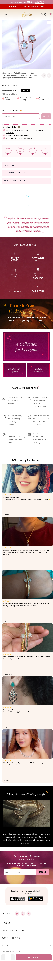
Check (46, 116)
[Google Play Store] (35, 898)
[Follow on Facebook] (17, 913)
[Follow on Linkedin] (28, 913)
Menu (7, 14)
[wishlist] (45, 14)
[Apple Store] (17, 898)
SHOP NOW (10, 132)
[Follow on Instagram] (23, 913)
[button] (43, 75)
